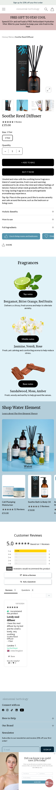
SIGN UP (47, 749)
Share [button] (12, 656)
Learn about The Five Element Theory (20, 413)
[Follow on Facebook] (3, 710)
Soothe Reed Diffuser (24, 37)
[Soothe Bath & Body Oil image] (39, 486)
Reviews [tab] (9, 590)
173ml (7, 138)
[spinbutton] (12, 151)
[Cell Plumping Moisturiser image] (13, 486)
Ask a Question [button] (29, 581)
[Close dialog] (54, 753)
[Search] (46, 9)
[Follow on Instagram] (7, 710)
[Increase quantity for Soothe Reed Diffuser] (19, 151)
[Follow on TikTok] (11, 710)
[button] (4, 2)
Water (11, 37)
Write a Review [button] (29, 575)
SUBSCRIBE (37, 782)
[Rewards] (49, 783)
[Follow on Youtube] (22, 710)
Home (4, 37)
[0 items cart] (52, 9)
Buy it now (28, 172)
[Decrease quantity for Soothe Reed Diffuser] (5, 151)
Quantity (6, 145)
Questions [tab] (25, 590)
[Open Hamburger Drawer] (3, 9)
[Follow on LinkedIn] (16, 710)
